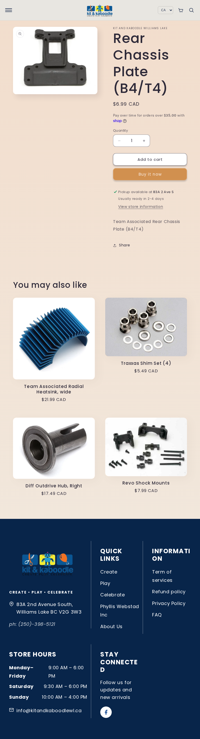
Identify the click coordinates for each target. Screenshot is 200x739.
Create (108, 572)
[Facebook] (106, 712)
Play (105, 583)
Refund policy (169, 591)
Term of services (162, 576)
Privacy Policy (168, 603)
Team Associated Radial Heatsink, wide (54, 389)
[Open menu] (8, 10)
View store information (140, 206)
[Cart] (180, 10)
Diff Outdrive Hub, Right (54, 486)
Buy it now (150, 174)
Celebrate (112, 594)
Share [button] (124, 245)
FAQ (157, 614)
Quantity (120, 130)
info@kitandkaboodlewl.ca (49, 710)
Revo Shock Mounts (146, 483)
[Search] (191, 10)
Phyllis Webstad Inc (119, 610)
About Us (111, 626)
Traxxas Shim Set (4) (146, 363)
